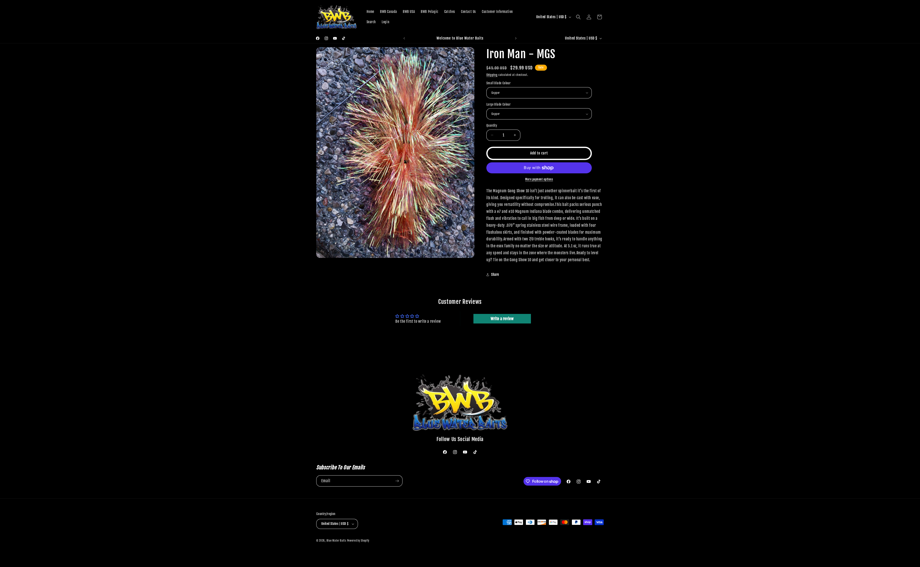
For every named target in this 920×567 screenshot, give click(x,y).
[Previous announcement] (404, 38)
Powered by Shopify (358, 540)
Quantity (491, 125)
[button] (578, 17)
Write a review (502, 318)
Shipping (492, 75)
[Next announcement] (516, 38)
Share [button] (495, 274)
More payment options (539, 179)
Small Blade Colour (498, 83)
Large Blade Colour (498, 104)
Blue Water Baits (336, 540)
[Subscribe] (397, 481)
